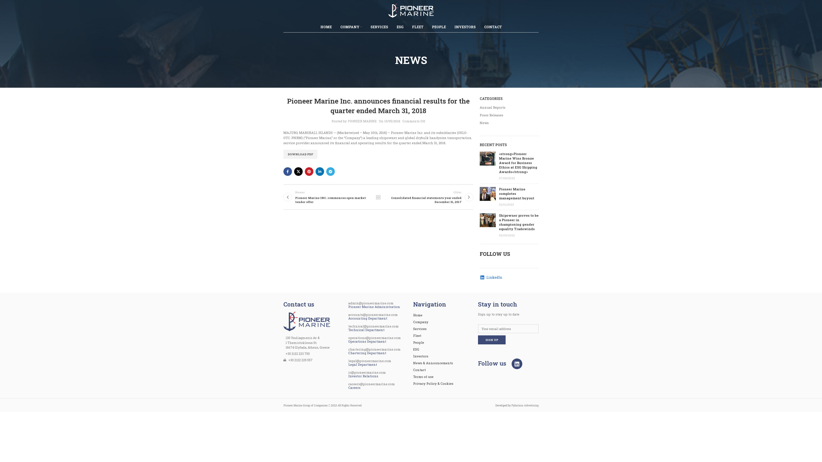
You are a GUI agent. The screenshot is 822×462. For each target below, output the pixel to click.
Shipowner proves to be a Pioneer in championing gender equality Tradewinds (519, 222)
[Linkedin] (517, 363)
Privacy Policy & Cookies (433, 383)
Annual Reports (492, 107)
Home (417, 315)
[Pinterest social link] (309, 171)
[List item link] (313, 353)
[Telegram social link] (330, 171)
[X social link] (298, 171)
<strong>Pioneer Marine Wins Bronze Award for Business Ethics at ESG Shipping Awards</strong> (518, 163)
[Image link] (306, 321)
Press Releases (491, 115)
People (418, 342)
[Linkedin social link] (320, 171)
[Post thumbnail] (488, 166)
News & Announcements (433, 363)
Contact (419, 370)
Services (420, 329)
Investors (420, 356)
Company (420, 322)
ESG (416, 349)
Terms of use (423, 377)
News (484, 123)
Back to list (378, 197)
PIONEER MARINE (362, 121)
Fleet (417, 335)
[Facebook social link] (287, 171)
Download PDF (300, 154)
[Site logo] (411, 10)
